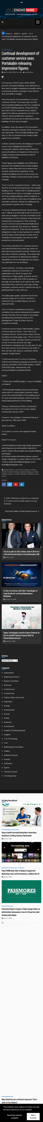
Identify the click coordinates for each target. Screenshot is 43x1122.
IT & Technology (7, 49)
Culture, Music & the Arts (14, 697)
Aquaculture (9, 673)
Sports (7, 767)
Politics (7, 751)
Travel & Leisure (10, 771)
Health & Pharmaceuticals (14, 730)
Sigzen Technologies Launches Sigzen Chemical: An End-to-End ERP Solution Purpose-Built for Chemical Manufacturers (21, 635)
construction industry (22, 470)
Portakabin (30, 474)
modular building (13, 472)
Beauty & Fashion (11, 681)
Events (7, 714)
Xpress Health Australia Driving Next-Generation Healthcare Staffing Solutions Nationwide (19, 834)
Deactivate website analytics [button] (14, 1116)
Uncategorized (10, 776)
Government (9, 726)
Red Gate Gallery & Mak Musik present (21, 511)
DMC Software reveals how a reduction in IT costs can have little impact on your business (21, 501)
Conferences (9, 689)
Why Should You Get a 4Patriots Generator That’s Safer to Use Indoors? (19, 1101)
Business (7, 685)
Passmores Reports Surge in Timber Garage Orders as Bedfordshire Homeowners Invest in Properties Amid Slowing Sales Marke (21, 912)
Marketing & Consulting (13, 747)
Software (8, 763)
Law (6, 743)
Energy (7, 706)
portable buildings (20, 474)
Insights (7, 734)
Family (6, 718)
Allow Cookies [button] (33, 1116)
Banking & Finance (11, 677)
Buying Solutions (9, 470)
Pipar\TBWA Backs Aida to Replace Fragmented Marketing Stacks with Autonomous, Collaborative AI (20, 872)
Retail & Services (11, 755)
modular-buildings (25, 472)
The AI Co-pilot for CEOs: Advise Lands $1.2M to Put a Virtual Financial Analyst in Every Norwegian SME (21, 553)
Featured (7, 722)
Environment (9, 710)
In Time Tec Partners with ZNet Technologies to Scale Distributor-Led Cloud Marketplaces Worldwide (20, 593)
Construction (9, 693)
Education (8, 701)
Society (7, 759)
